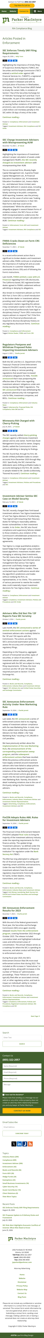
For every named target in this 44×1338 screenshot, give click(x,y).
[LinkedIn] (19, 1143)
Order (17, 527)
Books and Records (16, 684)
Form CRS (30, 333)
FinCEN (5, 894)
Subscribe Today (22, 1133)
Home (4, 11)
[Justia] (24, 1143)
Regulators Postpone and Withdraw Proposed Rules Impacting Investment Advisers (20, 347)
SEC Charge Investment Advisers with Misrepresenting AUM (21, 141)
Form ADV (23, 225)
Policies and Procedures (32, 482)
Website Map (22, 1289)
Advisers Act (16, 688)
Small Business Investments (16, 1183)
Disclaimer (22, 1282)
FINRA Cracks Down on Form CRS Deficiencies (21, 242)
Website (13, 11)
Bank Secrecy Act (32, 892)
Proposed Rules (24, 407)
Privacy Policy (22, 1286)
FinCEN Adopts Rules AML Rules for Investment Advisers (20, 819)
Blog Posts (22, 1297)
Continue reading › (11, 117)
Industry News (17, 686)
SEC (39, 229)
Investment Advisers (15, 126)
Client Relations (10, 1193)
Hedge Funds (9, 1176)
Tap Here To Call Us (22, 5)
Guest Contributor (12, 1190)
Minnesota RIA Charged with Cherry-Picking (18, 422)
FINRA (21, 333)
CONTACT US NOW (22, 1110)
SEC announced (10, 390)
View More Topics (10, 1196)
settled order (17, 73)
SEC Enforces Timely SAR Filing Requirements (20, 52)
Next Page (34, 1016)
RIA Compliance (29, 126)
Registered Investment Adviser (22, 1004)
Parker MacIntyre (29, 1326)
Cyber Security (10, 1186)
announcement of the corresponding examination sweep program (18, 751)
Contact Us (23, 11)
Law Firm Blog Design (22, 1335)
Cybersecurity (13, 407)
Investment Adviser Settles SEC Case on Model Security (20, 497)
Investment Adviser (33, 686)
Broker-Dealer (13, 333)
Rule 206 (14, 409)
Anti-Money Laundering (16, 892)
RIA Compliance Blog (22, 19)
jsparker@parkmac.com (22, 1262)
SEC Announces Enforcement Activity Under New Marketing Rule (20, 704)
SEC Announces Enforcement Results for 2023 (18, 909)
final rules (24, 834)
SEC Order (17, 602)
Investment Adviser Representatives (15, 802)
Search (22, 1044)
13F (9, 688)
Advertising (12, 804)
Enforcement (23, 122)
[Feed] (30, 1143)
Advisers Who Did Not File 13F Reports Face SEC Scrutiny (19, 614)
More (40, 11)
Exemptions (9, 1180)
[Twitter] (13, 1143)
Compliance (14, 122)
